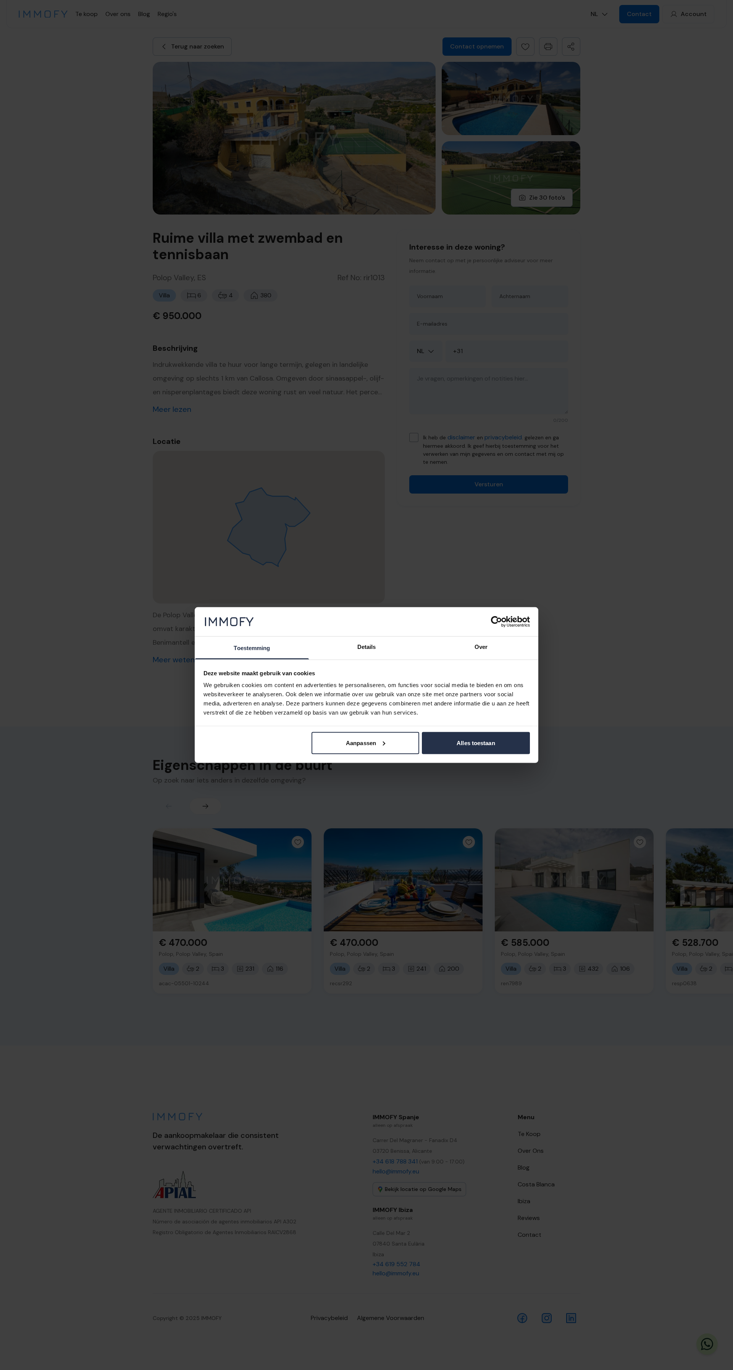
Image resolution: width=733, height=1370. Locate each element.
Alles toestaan (476, 742)
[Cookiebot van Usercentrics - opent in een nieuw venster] (496, 621)
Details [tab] (366, 647)
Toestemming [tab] (252, 648)
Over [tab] (481, 647)
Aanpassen (361, 742)
